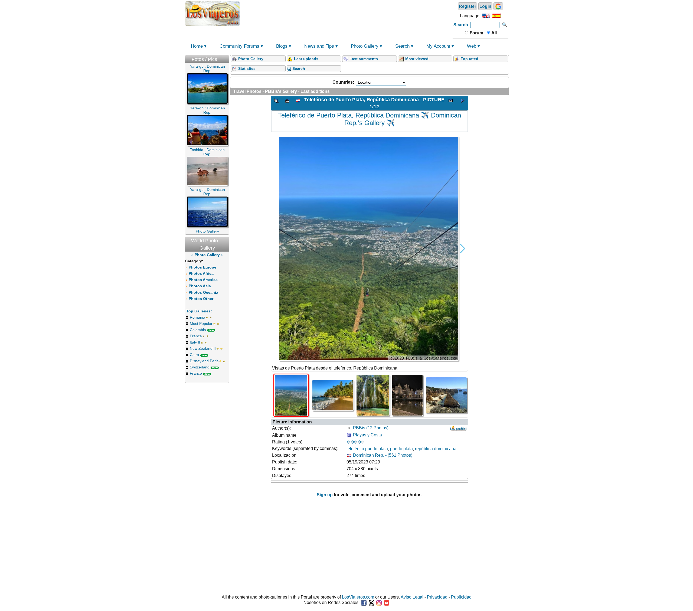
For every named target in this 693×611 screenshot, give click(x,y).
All (494, 33)
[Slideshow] (287, 103)
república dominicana (435, 448)
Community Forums (239, 46)
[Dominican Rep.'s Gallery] (298, 103)
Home (197, 46)
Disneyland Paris (204, 361)
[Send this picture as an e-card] (450, 103)
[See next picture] (462, 103)
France (196, 336)
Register (467, 6)
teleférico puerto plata (367, 448)
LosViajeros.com (358, 597)
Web (471, 46)
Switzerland (200, 367)
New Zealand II (203, 348)
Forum (476, 33)
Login (485, 6)
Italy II (195, 342)
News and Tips (319, 46)
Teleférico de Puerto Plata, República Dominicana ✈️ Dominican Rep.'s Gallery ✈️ (369, 119)
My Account (438, 46)
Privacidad (437, 597)
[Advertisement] (345, 13)
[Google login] (498, 6)
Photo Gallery (364, 46)
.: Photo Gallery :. (207, 255)
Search (460, 24)
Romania (197, 317)
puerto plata (401, 448)
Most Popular (201, 323)
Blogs (281, 46)
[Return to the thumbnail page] (276, 103)
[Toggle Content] (226, 58)
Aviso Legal (412, 597)
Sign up (325, 494)
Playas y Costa (367, 435)
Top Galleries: (199, 311)
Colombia (198, 330)
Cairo (194, 354)
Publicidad (461, 597)
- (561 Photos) (382, 455)
